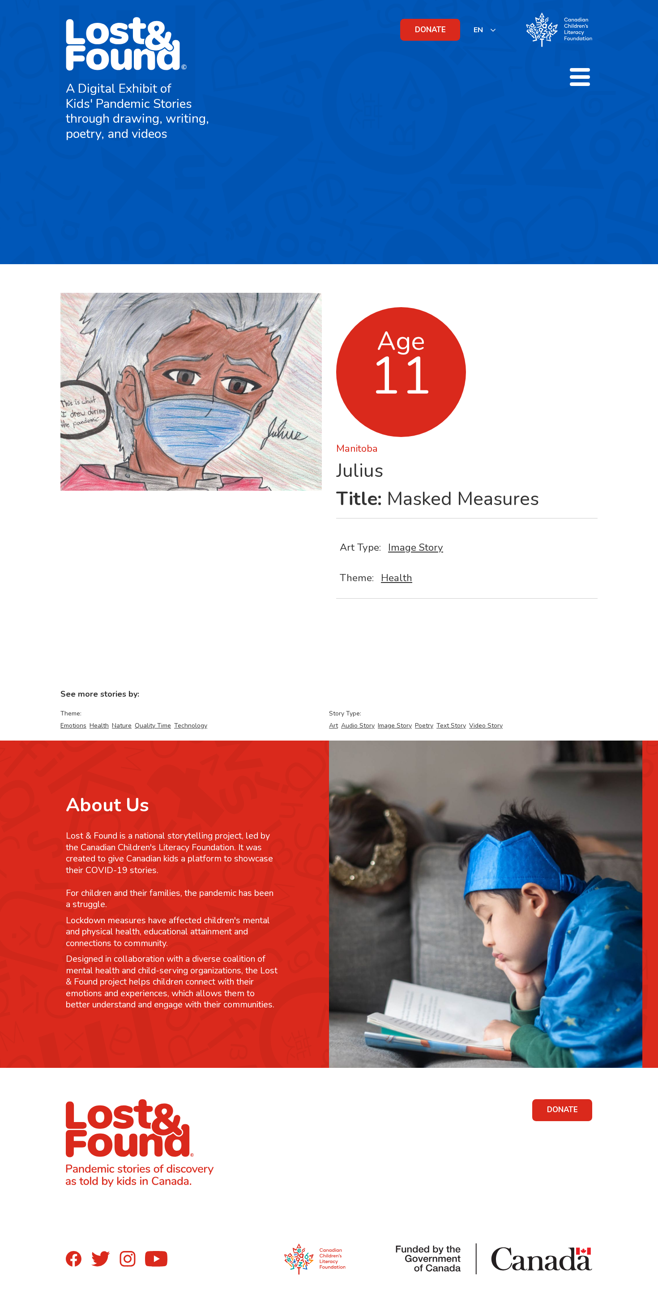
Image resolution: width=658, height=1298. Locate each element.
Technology (190, 725)
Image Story (415, 547)
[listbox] (485, 29)
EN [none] (478, 30)
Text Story (451, 725)
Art (333, 725)
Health (396, 578)
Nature (122, 725)
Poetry (424, 725)
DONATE (430, 30)
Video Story (486, 725)
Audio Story (358, 725)
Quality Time (153, 725)
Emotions (73, 725)
